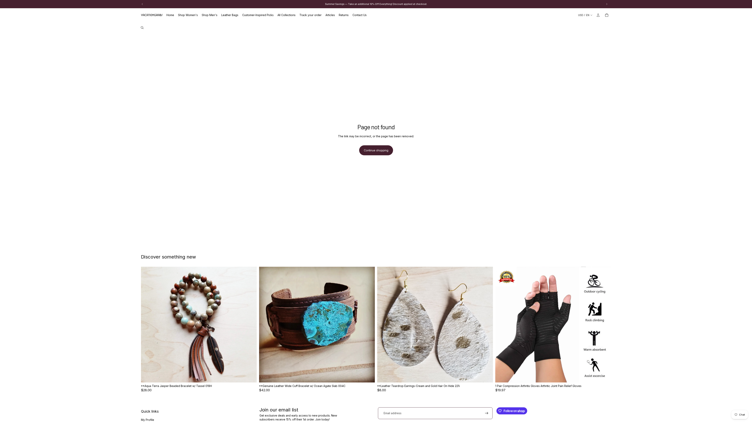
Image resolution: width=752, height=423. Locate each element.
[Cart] (606, 15)
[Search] (142, 27)
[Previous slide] (147, 324)
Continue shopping (376, 150)
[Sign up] (487, 413)
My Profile (147, 419)
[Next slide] (251, 324)
